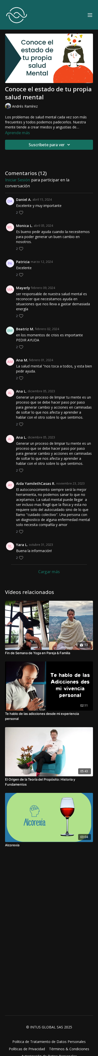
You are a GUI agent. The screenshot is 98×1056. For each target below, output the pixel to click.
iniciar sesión (17, 180)
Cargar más (49, 571)
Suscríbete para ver (47, 144)
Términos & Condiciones (69, 1048)
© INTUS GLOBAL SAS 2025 (49, 1027)
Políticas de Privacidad (27, 1048)
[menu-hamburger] (90, 15)
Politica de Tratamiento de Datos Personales (49, 1041)
